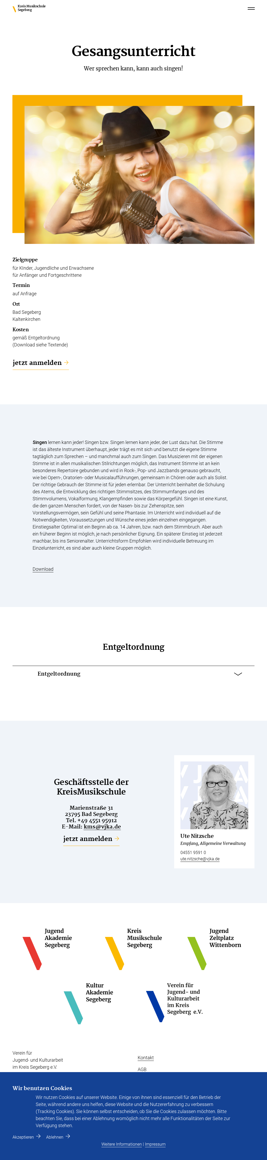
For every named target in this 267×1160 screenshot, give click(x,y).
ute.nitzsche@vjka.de (200, 858)
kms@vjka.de (102, 827)
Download (43, 569)
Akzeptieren (23, 1137)
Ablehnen (54, 1137)
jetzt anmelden (37, 363)
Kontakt (146, 1057)
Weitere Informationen (121, 1144)
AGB (142, 1069)
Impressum (155, 1144)
